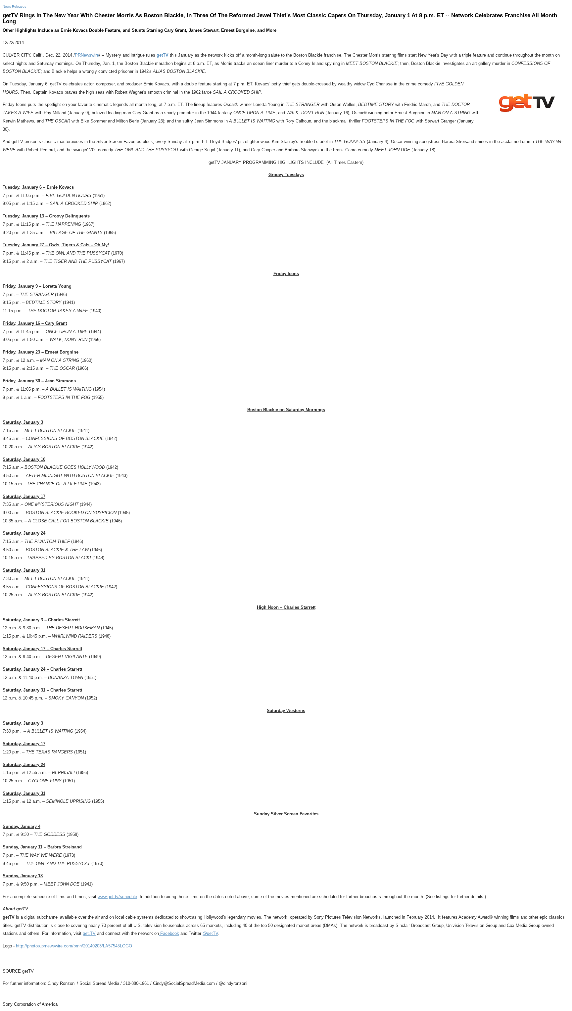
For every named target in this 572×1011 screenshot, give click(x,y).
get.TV (89, 933)
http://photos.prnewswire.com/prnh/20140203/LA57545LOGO (74, 945)
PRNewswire (87, 55)
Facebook (169, 933)
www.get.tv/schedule (117, 896)
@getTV (210, 933)
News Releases (14, 6)
